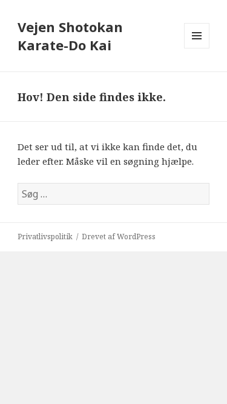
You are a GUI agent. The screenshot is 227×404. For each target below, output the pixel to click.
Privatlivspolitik (45, 236)
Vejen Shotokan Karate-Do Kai (70, 36)
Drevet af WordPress (119, 236)
